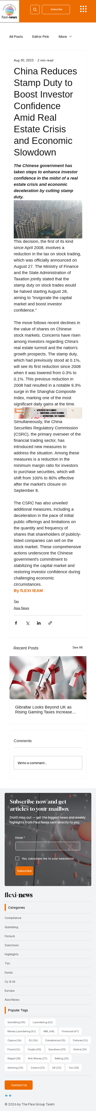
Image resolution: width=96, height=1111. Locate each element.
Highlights (12, 954)
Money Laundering (23, 1031)
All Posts (16, 36)
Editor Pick (40, 36)
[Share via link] (50, 623)
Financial (72, 1031)
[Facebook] (10, 1095)
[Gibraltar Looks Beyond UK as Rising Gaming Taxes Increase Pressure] (48, 677)
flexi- (19, 895)
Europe (10, 990)
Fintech (10, 936)
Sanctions (12, 945)
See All (77, 647)
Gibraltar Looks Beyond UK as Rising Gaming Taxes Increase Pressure (43, 710)
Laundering (44, 1022)
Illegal (15, 1058)
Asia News (21, 608)
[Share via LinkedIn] (39, 623)
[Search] (35, 9)
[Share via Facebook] (16, 623)
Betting (63, 1058)
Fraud (15, 1049)
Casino (39, 1067)
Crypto (36, 1049)
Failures (82, 1040)
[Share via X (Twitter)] (27, 623)
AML (50, 1031)
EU (35, 1040)
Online (81, 1049)
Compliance (13, 918)
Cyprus (15, 1040)
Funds (9, 972)
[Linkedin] (6, 1095)
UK (58, 1067)
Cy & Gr (10, 981)
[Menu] (83, 9)
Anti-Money (39, 1058)
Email (20, 837)
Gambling (11, 927)
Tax (16, 601)
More (62, 36)
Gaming (16, 1067)
